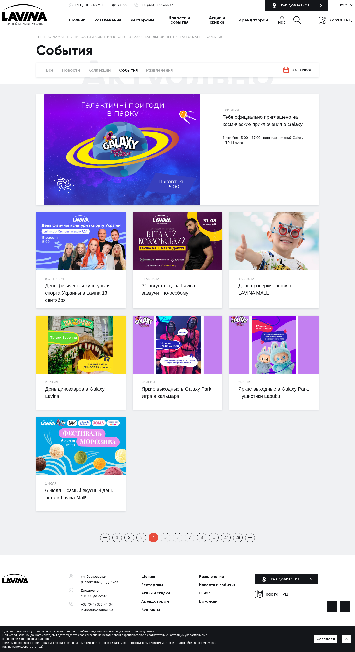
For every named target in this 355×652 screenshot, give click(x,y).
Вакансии (208, 601)
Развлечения (107, 20)
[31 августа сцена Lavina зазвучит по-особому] (177, 241)
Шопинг (77, 20)
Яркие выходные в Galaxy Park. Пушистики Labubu (273, 392)
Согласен (325, 639)
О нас (282, 20)
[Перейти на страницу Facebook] (332, 606)
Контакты (150, 609)
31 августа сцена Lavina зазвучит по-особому (168, 289)
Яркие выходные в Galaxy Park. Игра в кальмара (177, 392)
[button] (297, 20)
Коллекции (99, 70)
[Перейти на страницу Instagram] (345, 606)
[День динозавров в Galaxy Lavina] (81, 345)
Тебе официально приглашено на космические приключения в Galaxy (263, 120)
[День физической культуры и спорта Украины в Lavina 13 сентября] (81, 241)
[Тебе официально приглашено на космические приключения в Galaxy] (122, 149)
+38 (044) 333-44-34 (157, 5)
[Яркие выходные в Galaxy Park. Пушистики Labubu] (274, 345)
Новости (71, 70)
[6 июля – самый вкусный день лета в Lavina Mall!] (81, 446)
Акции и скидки (217, 20)
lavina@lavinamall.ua (97, 610)
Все (50, 70)
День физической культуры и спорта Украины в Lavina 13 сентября (77, 293)
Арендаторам (253, 20)
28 (238, 537)
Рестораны (142, 20)
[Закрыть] (346, 639)
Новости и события (179, 20)
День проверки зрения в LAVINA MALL (265, 289)
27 (226, 537)
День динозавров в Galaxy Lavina (75, 392)
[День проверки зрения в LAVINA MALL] (274, 241)
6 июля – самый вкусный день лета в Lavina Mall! (79, 494)
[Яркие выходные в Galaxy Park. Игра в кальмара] (177, 345)
